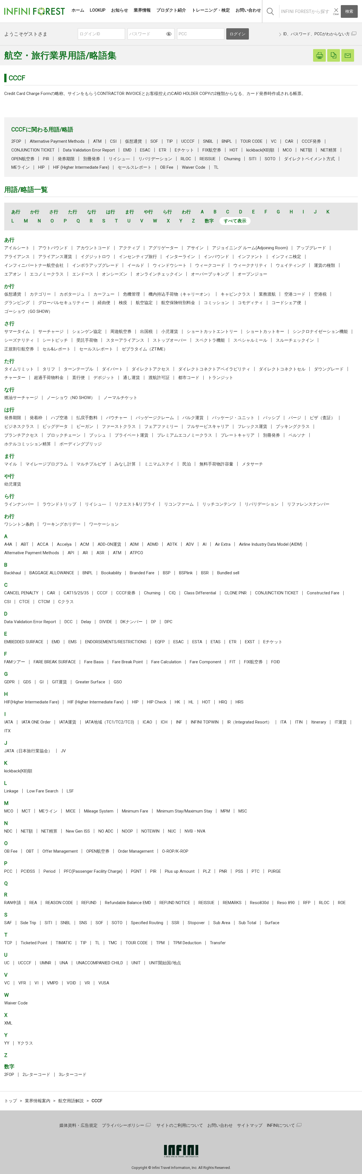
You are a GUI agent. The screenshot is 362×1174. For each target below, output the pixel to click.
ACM (84, 544)
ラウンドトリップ (59, 504)
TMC (112, 942)
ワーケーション (104, 524)
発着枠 (36, 417)
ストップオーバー (170, 340)
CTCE (24, 601)
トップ (10, 1100)
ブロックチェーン (64, 435)
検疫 (123, 302)
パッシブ (271, 417)
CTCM (44, 601)
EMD (127, 150)
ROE (342, 902)
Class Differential (200, 592)
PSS (239, 871)
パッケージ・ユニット (233, 417)
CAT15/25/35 (76, 592)
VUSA (103, 982)
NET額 (306, 150)
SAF (8, 922)
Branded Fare (142, 572)
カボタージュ (72, 294)
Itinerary (318, 722)
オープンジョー (252, 274)
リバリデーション (155, 158)
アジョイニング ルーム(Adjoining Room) (250, 247)
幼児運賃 (12, 484)
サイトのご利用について (179, 1125)
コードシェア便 (286, 302)
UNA (64, 962)
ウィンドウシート (170, 265)
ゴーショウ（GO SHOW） (28, 311)
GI (42, 682)
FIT (233, 661)
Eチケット (184, 150)
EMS (72, 641)
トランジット (220, 377)
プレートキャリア (238, 435)
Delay (86, 621)
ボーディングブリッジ (80, 444)
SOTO (270, 158)
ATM (97, 141)
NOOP (127, 831)
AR (85, 552)
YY (6, 1043)
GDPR (9, 682)
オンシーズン (114, 274)
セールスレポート (135, 167)
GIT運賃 (59, 682)
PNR (223, 871)
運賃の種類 (324, 265)
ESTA (197, 641)
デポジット (104, 377)
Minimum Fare (135, 811)
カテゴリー (40, 294)
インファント (250, 256)
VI (36, 982)
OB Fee (166, 167)
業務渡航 (267, 294)
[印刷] (319, 55)
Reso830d (259, 902)
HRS (240, 702)
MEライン (20, 167)
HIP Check (156, 702)
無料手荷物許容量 (216, 464)
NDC (8, 831)
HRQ (223, 702)
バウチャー (116, 417)
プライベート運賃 (131, 435)
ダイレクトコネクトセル (282, 369)
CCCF (102, 592)
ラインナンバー (19, 504)
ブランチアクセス (21, 435)
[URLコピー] (333, 55)
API (71, 552)
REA (33, 902)
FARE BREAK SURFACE (55, 661)
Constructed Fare (323, 592)
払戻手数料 (87, 417)
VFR (22, 982)
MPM (225, 811)
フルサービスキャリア (208, 426)
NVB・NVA (195, 831)
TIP (170, 141)
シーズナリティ (19, 340)
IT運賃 (341, 722)
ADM (134, 544)
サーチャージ (51, 331)
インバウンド (216, 256)
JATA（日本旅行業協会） (28, 750)
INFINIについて (281, 1125)
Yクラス (25, 1043)
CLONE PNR (236, 592)
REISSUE (208, 158)
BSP (167, 572)
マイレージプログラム (46, 464)
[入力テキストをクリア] (336, 11)
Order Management (136, 851)
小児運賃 (169, 331)
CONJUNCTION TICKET (33, 150)
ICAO (147, 722)
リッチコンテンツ (219, 504)
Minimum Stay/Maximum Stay (184, 811)
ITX (7, 730)
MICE (71, 811)
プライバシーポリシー (123, 1125)
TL (216, 167)
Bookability (111, 572)
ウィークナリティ (250, 265)
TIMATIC (64, 942)
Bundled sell (228, 572)
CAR (289, 141)
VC (274, 141)
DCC (68, 621)
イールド (135, 265)
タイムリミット (19, 369)
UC (7, 962)
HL (191, 702)
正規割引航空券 (19, 349)
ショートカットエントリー (212, 331)
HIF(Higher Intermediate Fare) (31, 702)
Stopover (196, 922)
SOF (154, 141)
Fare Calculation (166, 661)
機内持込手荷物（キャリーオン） (180, 294)
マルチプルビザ (91, 464)
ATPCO (136, 552)
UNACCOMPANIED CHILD (99, 962)
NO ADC (105, 831)
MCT (26, 811)
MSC (242, 811)
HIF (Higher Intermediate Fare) (81, 167)
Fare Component (205, 661)
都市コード (188, 377)
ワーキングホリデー (61, 524)
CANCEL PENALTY (21, 592)
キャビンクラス (235, 294)
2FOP (16, 141)
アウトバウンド (53, 247)
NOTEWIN (150, 831)
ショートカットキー (265, 331)
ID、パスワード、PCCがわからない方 (316, 34)
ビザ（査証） (322, 417)
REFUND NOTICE (175, 902)
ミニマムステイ (159, 464)
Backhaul (12, 572)
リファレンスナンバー (308, 504)
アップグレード (311, 247)
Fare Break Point (127, 661)
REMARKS (232, 902)
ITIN (299, 722)
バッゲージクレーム (155, 417)
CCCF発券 (311, 141)
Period (49, 871)
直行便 (78, 377)
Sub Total (247, 922)
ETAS (216, 641)
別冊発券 (91, 158)
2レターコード (36, 1074)
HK (177, 702)
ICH (164, 722)
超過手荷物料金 (49, 377)
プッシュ (97, 435)
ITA (283, 722)
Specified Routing (147, 922)
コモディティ (250, 302)
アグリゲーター (163, 247)
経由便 (104, 302)
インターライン (180, 256)
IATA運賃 (67, 722)
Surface (272, 922)
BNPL (227, 141)
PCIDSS (28, 871)
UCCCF (188, 141)
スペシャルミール (250, 340)
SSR (175, 922)
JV (63, 750)
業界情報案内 (37, 1100)
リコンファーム (179, 504)
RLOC (186, 158)
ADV (190, 544)
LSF (70, 791)
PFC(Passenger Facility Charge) (93, 871)
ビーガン (84, 426)
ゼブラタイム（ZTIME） (145, 349)
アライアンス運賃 (55, 256)
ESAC (145, 150)
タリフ (48, 369)
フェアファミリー (161, 426)
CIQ (172, 592)
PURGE (274, 871)
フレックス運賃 (252, 426)
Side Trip (28, 922)
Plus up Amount (180, 871)
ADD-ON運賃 (109, 544)
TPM (160, 942)
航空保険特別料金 (178, 302)
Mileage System (98, 811)
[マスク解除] (169, 33)
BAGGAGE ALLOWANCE (51, 572)
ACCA (42, 544)
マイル (10, 464)
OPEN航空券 (23, 158)
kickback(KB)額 (260, 150)
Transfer (218, 942)
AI (204, 544)
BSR (205, 572)
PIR (46, 158)
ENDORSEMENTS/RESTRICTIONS (115, 641)
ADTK (172, 544)
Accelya (64, 544)
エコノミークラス (47, 274)
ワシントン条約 (19, 524)
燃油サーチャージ (21, 397)
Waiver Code (193, 167)
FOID (275, 661)
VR (87, 982)
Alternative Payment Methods (57, 141)
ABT (25, 544)
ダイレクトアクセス (151, 369)
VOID (71, 982)
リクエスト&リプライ (135, 504)
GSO (118, 682)
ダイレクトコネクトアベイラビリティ (214, 369)
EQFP (160, 641)
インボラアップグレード (95, 265)
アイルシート (17, 247)
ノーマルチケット (120, 397)
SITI (252, 158)
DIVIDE (106, 621)
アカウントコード (93, 247)
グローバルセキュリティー (63, 302)
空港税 (320, 294)
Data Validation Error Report (89, 150)
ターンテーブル (78, 369)
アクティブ (129, 247)
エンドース (82, 274)
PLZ (207, 871)
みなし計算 (125, 464)
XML (8, 1023)
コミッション (216, 302)
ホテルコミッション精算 (27, 444)
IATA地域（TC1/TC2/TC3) (109, 722)
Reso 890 (286, 902)
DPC (169, 621)
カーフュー (104, 294)
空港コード (294, 294)
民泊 (186, 464)
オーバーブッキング (210, 274)
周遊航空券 (121, 331)
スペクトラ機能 (210, 340)
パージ (294, 417)
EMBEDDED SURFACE (23, 641)
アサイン (195, 247)
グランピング (17, 302)
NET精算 (329, 150)
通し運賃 (131, 377)
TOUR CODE (251, 141)
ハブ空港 (59, 417)
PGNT (136, 871)
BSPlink (186, 572)
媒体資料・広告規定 (78, 1125)
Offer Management (60, 851)
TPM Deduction (187, 942)
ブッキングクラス (293, 426)
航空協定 (144, 302)
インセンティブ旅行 (138, 256)
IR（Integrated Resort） (249, 722)
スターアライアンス (125, 340)
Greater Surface (90, 682)
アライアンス (17, 256)
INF (179, 722)
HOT (234, 150)
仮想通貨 (133, 141)
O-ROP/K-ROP (175, 851)
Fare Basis (94, 661)
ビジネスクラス (19, 426)
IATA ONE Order (36, 722)
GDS (27, 682)
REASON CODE (59, 902)
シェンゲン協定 (87, 331)
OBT (30, 851)
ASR (100, 552)
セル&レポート (56, 349)
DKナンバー (131, 621)
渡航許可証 (159, 377)
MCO (287, 150)
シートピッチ (55, 340)
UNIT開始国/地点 (165, 962)
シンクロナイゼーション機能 (320, 331)
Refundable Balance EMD (128, 902)
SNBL (208, 141)
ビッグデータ (55, 426)
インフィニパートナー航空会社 (34, 265)
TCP (8, 942)
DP (153, 621)
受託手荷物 (87, 340)
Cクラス (66, 601)
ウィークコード (210, 265)
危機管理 (131, 294)
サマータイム (17, 331)
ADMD (152, 544)
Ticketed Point (34, 942)
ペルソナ (296, 435)
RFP (307, 902)
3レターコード (73, 1074)
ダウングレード (329, 369)
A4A (8, 544)
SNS (83, 922)
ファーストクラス (119, 426)
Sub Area (221, 922)
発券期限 (66, 158)
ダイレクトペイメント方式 (309, 158)
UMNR (45, 962)
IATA (8, 722)
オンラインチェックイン (159, 274)
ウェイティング (290, 265)
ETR (162, 150)
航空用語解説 (71, 1100)
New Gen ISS (78, 831)
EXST (250, 641)
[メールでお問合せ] (347, 55)
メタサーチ (252, 464)
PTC (256, 871)
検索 (349, 11)
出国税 (146, 331)
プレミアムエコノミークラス (184, 435)
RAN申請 (12, 902)
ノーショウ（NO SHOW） (71, 397)
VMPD (52, 982)
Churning (232, 158)
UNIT (136, 962)
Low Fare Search (42, 791)
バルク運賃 (193, 417)
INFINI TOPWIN (205, 722)
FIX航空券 (211, 150)
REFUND (88, 902)
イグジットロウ (95, 256)
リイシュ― (119, 158)
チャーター (14, 377)
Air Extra (222, 544)
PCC (8, 871)
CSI (113, 141)
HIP (41, 167)
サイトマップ (249, 1125)
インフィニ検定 (286, 256)
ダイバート (112, 369)
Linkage (11, 791)
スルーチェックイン (295, 340)
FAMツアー (14, 661)
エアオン (12, 274)
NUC (172, 831)
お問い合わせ (220, 1125)
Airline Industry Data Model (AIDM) (270, 544)
